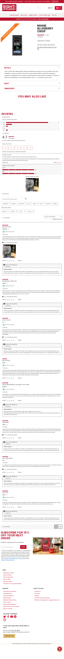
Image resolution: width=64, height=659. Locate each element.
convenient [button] (47, 203)
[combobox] (54, 216)
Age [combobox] (21, 211)
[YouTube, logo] (11, 616)
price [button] (28, 203)
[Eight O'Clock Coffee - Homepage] (9, 7)
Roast (32, 83)
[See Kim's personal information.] (5, 460)
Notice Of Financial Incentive (11, 606)
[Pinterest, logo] (15, 616)
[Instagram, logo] (4, 619)
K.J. (3, 322)
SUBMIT (23, 547)
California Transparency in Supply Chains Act (46, 600)
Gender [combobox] (13, 211)
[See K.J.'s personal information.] (5, 322)
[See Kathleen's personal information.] (8, 386)
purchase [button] (14, 203)
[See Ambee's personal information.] (7, 424)
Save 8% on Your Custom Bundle (12, 583)
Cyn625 (4, 283)
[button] (42, 1)
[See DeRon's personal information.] (7, 494)
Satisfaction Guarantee (9, 591)
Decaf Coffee (7, 579)
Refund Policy (7, 597)
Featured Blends (14, 15)
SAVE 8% (54, 15)
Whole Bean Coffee (8, 573)
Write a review (40, 36)
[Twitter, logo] (4, 616)
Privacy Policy (7, 602)
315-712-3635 (16, 630)
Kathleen (4, 386)
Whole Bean (24, 15)
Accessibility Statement (9, 604)
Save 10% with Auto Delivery (42, 597)
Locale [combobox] (29, 211)
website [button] (55, 203)
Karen (3, 362)
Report (20, 260)
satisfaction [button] (5, 203)
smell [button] (40, 203)
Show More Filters (6, 207)
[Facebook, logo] (8, 616)
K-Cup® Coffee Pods (44, 15)
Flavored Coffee (7, 581)
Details (32, 67)
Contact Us (37, 591)
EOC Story (37, 593)
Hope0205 (4, 229)
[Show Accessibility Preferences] (59, 649)
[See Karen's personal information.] (6, 362)
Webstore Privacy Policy (9, 600)
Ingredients (32, 88)
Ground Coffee (33, 15)
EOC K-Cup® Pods (8, 577)
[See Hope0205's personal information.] (8, 229)
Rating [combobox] (4, 211)
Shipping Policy (7, 593)
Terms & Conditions (8, 595)
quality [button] (34, 203)
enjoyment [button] (21, 203)
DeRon (4, 494)
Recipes (36, 595)
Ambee (4, 424)
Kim (3, 460)
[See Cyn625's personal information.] (7, 283)
